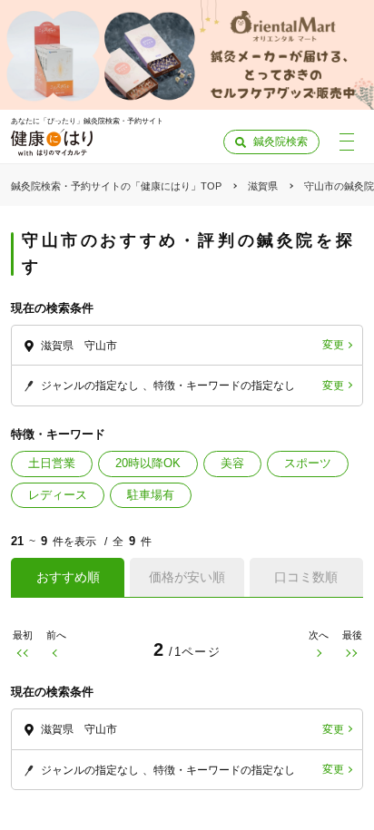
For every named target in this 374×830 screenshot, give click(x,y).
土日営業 (51, 463)
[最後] (351, 652)
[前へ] (55, 652)
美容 (232, 463)
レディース (57, 495)
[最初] (22, 652)
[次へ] (318, 652)
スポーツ (307, 463)
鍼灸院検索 (280, 141)
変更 (333, 344)
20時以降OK (148, 463)
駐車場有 (150, 495)
